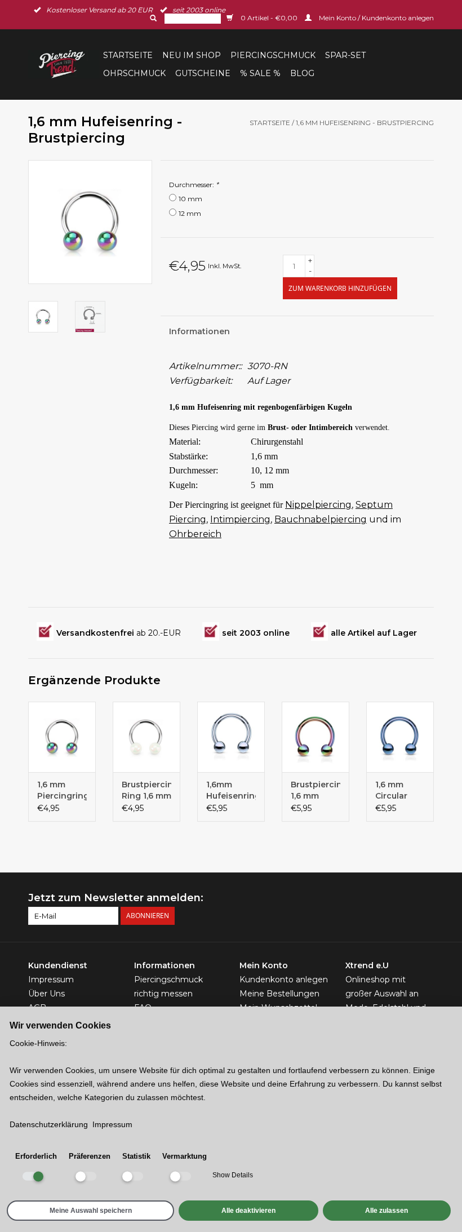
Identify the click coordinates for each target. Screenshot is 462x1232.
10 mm (190, 198)
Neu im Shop (191, 55)
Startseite (128, 55)
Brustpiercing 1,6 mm (315, 790)
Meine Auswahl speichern (91, 1211)
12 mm (190, 213)
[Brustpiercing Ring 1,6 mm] (146, 737)
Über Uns (46, 994)
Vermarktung (184, 1156)
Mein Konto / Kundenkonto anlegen (375, 18)
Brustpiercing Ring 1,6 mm (146, 790)
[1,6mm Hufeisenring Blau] (231, 737)
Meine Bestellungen (279, 994)
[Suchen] (152, 18)
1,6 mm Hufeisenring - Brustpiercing (365, 122)
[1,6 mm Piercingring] (62, 737)
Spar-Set (345, 55)
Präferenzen (89, 1156)
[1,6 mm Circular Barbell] (400, 737)
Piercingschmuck (273, 55)
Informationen (199, 331)
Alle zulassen (386, 1211)
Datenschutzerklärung (49, 1124)
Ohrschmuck (134, 73)
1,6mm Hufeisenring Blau (231, 790)
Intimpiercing (240, 519)
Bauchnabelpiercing (320, 519)
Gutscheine (202, 73)
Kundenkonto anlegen (283, 979)
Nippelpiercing (318, 504)
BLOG (302, 73)
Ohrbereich (195, 534)
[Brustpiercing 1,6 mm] (315, 737)
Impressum (51, 979)
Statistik (136, 1156)
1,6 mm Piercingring (62, 790)
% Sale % (260, 73)
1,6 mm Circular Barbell (391, 790)
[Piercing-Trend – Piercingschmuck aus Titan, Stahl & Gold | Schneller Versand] (64, 64)
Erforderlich (36, 1156)
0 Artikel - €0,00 (269, 18)
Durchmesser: (194, 184)
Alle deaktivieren (248, 1211)
